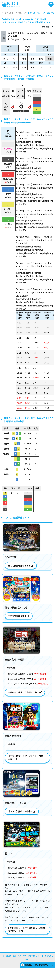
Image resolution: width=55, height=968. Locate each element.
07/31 (9, 48)
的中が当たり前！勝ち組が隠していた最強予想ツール (26, 929)
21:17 (40, 67)
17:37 (14, 58)
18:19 (31, 58)
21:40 (49, 67)
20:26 (23, 67)
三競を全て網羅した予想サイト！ (23, 692)
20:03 (14, 67)
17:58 (23, 58)
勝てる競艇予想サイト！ (19, 565)
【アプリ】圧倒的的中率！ (20, 811)
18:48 (40, 58)
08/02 (45, 48)
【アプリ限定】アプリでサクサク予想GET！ (25, 758)
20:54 (31, 67)
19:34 (5, 67)
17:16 (5, 58)
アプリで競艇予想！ (17, 615)
